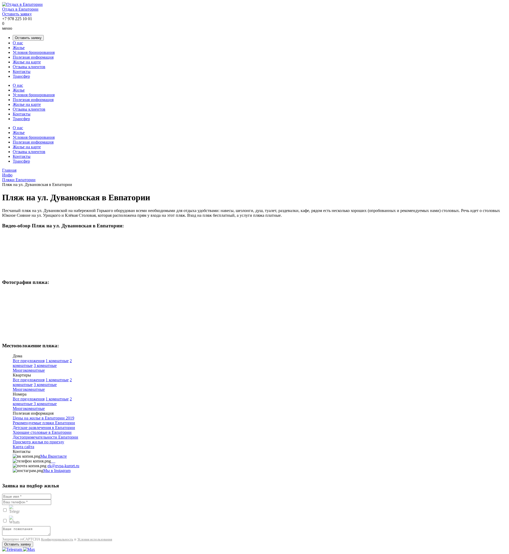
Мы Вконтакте (53, 456)
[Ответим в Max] (29, 549)
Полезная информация (33, 57)
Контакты (21, 71)
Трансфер (21, 76)
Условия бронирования (34, 52)
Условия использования (94, 539)
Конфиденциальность (57, 539)
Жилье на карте (27, 62)
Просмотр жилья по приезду (38, 442)
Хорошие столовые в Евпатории (42, 432)
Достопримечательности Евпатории (45, 437)
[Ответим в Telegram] (12, 549)
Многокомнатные (29, 370)
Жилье (19, 47)
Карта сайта (23, 446)
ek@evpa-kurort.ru (63, 466)
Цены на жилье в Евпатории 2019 (43, 418)
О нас (18, 43)
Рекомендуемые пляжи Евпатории (44, 423)
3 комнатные (45, 365)
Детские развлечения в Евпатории (44, 427)
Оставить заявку (17, 14)
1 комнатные (57, 360)
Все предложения (29, 360)
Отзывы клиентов (29, 66)
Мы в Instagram (57, 470)
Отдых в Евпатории (20, 9)
